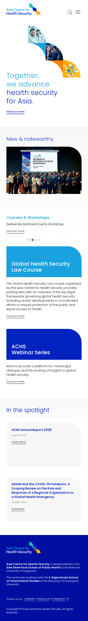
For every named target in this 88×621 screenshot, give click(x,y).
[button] (70, 13)
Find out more (15, 316)
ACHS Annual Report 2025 (32, 430)
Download (18, 509)
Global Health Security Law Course (41, 267)
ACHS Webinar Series (31, 350)
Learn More (19, 441)
